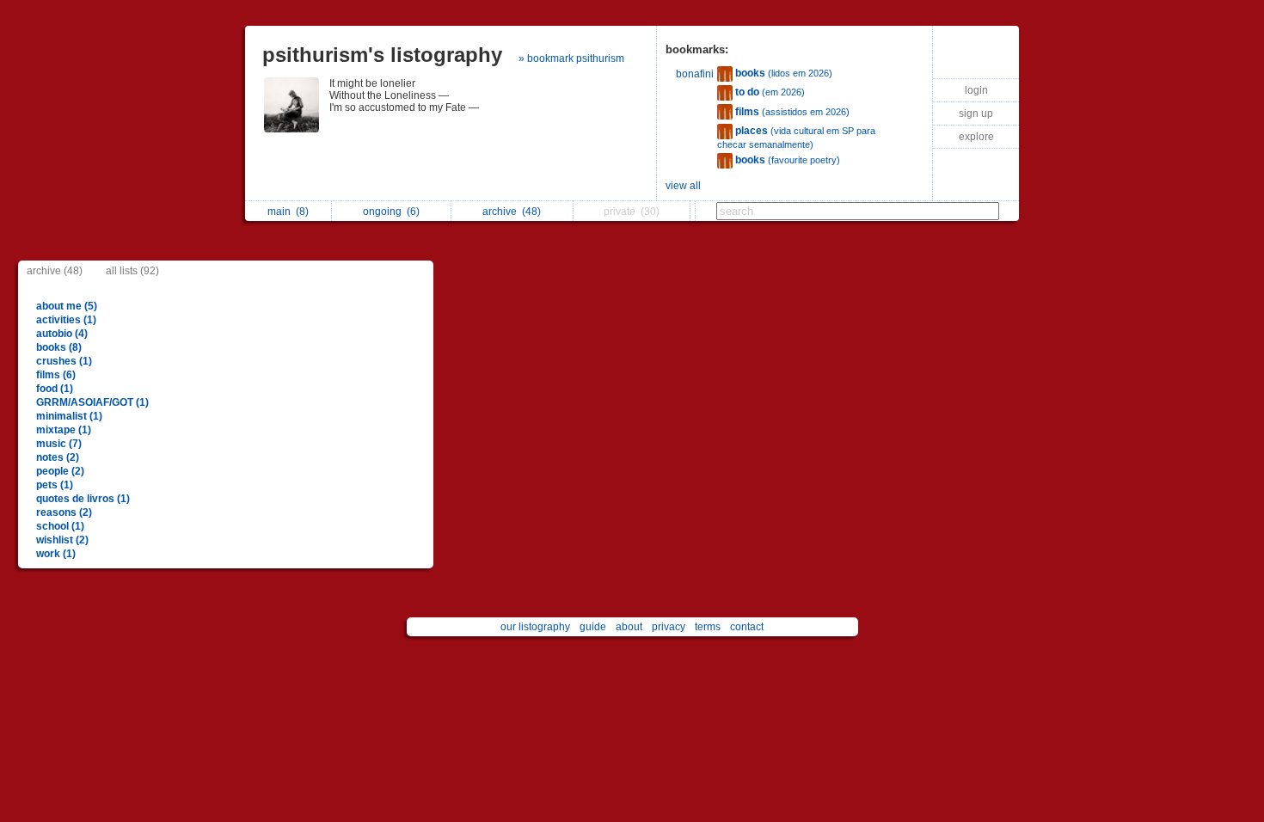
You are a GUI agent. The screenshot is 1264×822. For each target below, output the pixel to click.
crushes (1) (64, 361)
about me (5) (66, 306)
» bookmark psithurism (571, 58)
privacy (668, 627)
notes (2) (57, 457)
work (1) (56, 554)
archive (511, 212)
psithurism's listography (382, 54)
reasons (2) (64, 512)
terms (708, 627)
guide (593, 627)
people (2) (60, 471)
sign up (976, 113)
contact (747, 627)
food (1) (54, 389)
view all (683, 186)
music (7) (59, 444)
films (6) (56, 375)
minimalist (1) (69, 416)
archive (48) (55, 271)
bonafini (695, 74)
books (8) (59, 347)
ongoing (391, 212)
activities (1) (66, 320)
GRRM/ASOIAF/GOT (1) (92, 402)
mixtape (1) (63, 430)
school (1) (60, 526)
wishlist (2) (62, 540)
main (288, 212)
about (629, 627)
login (976, 90)
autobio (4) (62, 334)
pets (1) (54, 485)
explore (976, 137)
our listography (535, 627)
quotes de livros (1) (83, 499)
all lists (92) (132, 271)
